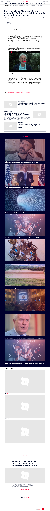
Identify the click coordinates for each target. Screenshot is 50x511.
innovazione (20, 3)
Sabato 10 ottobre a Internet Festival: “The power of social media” (19, 187)
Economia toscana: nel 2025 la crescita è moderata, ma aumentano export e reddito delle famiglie (23, 446)
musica (30, 3)
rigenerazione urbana (34, 5)
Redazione (8, 22)
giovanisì (22, 5)
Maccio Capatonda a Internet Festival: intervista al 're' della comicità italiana (22, 162)
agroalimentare (16, 5)
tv (41, 3)
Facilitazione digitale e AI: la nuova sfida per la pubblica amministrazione (21, 313)
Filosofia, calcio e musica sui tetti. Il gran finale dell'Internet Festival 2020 (31, 103)
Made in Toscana (7, 443)
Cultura (6, 393)
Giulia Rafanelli (10, 393)
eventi (31, 5)
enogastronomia (14, 3)
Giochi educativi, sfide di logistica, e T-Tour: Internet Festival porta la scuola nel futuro (31, 126)
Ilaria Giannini (12, 443)
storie (36, 3)
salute (33, 3)
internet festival (11, 92)
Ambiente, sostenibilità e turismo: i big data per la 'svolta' (17, 212)
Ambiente (6, 418)
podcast (44, 3)
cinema (20, 5)
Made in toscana (25, 3)
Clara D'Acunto (10, 418)
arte (40, 5)
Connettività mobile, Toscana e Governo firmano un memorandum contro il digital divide (24, 338)
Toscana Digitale (12, 5)
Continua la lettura (25, 489)
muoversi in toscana (26, 5)
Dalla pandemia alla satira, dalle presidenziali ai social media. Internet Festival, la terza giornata (16, 114)
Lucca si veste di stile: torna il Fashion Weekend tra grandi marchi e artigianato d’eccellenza (24, 394)
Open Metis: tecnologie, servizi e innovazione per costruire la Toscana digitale (22, 237)
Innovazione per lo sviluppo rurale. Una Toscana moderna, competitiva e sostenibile (23, 288)
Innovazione (8, 9)
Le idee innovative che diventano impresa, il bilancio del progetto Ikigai (20, 263)
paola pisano (28, 92)
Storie (6, 161)
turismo (42, 5)
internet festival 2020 (19, 92)
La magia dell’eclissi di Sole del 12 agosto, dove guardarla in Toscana (19, 420)
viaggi (39, 3)
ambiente (6, 3)
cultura (10, 3)
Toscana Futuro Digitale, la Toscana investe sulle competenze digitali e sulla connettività (24, 363)
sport (38, 5)
